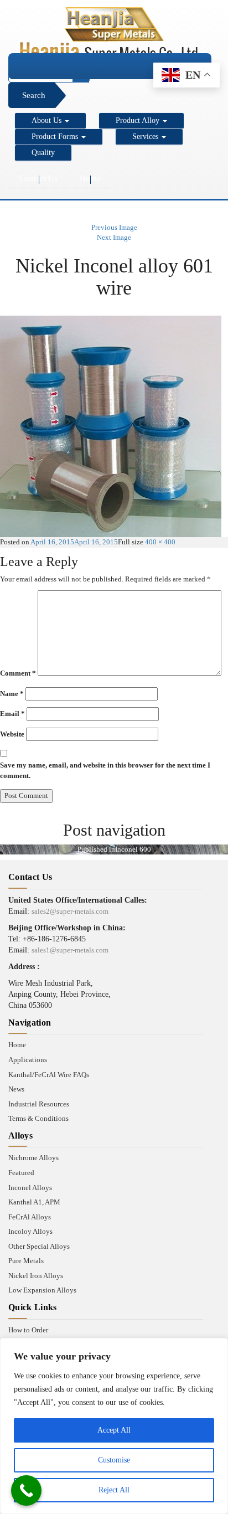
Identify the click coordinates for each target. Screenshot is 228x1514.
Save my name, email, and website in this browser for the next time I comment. (105, 770)
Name (12, 693)
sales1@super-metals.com (70, 950)
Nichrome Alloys (33, 1157)
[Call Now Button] (26, 1490)
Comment (18, 673)
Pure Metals (26, 1260)
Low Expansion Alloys (42, 1290)
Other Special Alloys (39, 1246)
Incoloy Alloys (30, 1231)
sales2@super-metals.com (70, 911)
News (16, 1089)
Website (12, 734)
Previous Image (114, 227)
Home (90, 178)
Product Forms (56, 136)
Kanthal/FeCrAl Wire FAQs (48, 1074)
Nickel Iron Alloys (35, 1275)
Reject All (114, 1490)
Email (12, 713)
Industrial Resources (38, 1104)
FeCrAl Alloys (29, 1217)
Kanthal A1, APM (34, 1202)
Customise (114, 1460)
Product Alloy (139, 120)
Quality (43, 152)
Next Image (114, 237)
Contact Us (38, 178)
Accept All (114, 1430)
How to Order (28, 1330)
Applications (27, 1059)
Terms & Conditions (38, 1118)
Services (146, 136)
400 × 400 (160, 542)
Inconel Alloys (30, 1187)
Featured (21, 1172)
